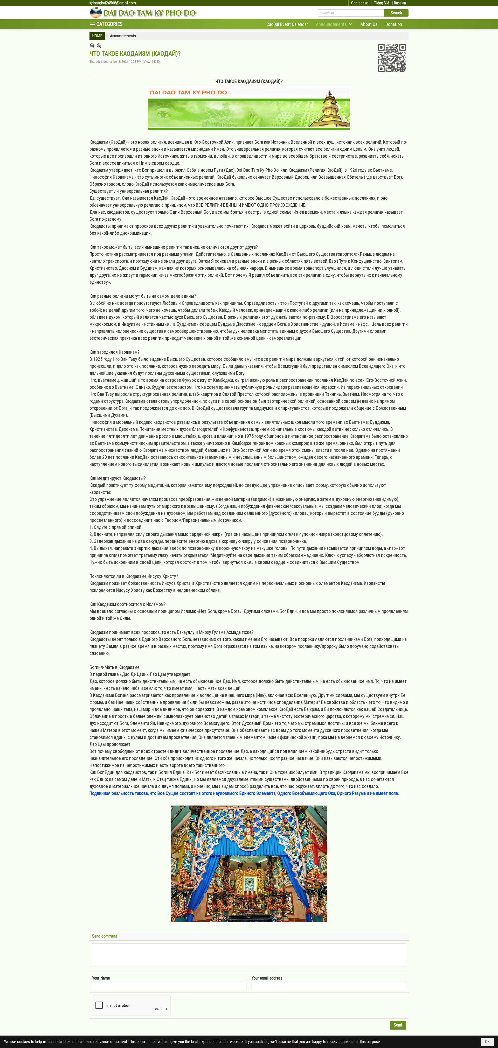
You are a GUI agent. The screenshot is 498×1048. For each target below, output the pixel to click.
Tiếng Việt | (384, 3)
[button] (334, 24)
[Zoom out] (99, 45)
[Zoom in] (92, 45)
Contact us (360, 3)
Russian (400, 3)
